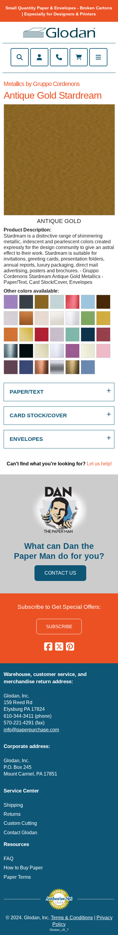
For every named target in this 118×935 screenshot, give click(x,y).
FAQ (8, 858)
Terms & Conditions (72, 917)
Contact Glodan (20, 832)
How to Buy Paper (23, 867)
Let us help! (99, 463)
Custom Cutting (20, 823)
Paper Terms (17, 877)
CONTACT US (60, 573)
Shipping (13, 805)
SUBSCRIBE (59, 626)
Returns (12, 814)
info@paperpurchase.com (31, 729)
